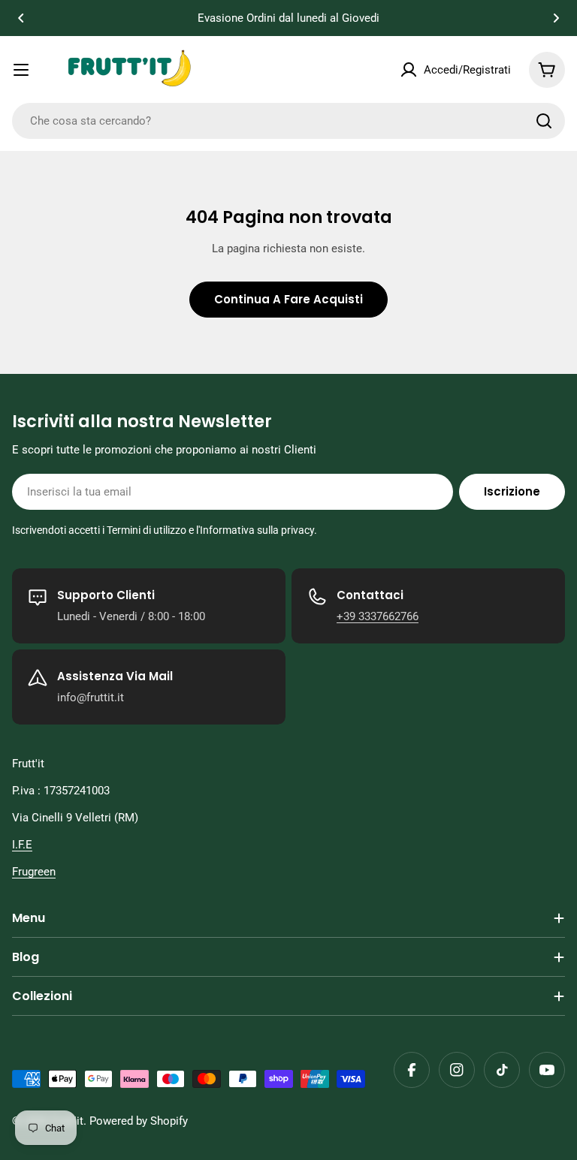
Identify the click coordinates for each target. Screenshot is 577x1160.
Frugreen (34, 871)
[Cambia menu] (21, 70)
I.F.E (22, 844)
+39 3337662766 (377, 616)
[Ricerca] (544, 121)
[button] (21, 18)
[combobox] (288, 121)
